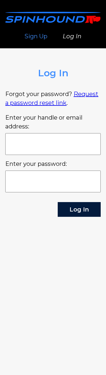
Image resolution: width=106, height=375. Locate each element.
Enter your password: (36, 163)
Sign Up (35, 36)
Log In (72, 36)
